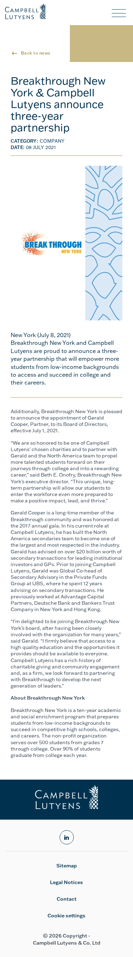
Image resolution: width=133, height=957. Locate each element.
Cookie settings (66, 915)
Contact (67, 899)
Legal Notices (66, 882)
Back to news (35, 53)
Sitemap (66, 865)
